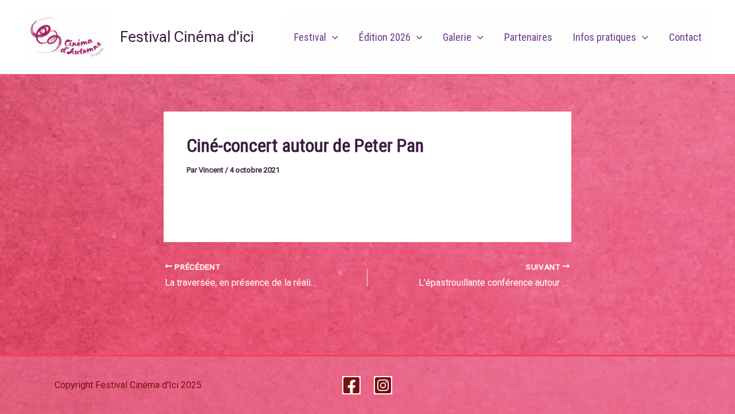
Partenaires (528, 37)
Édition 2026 (385, 37)
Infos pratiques (604, 37)
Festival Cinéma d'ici (187, 36)
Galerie (457, 37)
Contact (685, 37)
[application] (332, 37)
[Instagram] (383, 385)
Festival (310, 37)
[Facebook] (351, 385)
